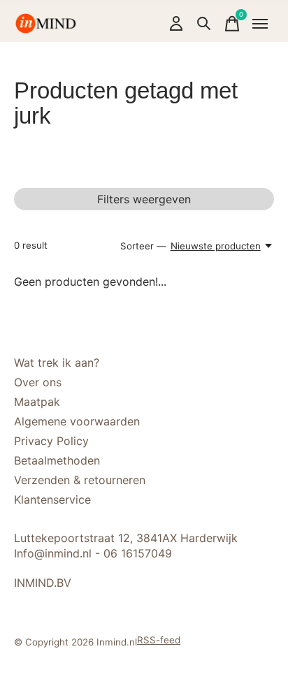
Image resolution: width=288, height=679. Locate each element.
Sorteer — (143, 245)
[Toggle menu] (260, 24)
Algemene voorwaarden (77, 421)
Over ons (38, 382)
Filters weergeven (144, 199)
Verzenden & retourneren (79, 480)
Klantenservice (52, 499)
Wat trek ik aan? (56, 363)
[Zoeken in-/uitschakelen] (204, 24)
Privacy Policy (51, 441)
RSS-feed (158, 639)
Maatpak (37, 402)
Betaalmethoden (57, 460)
